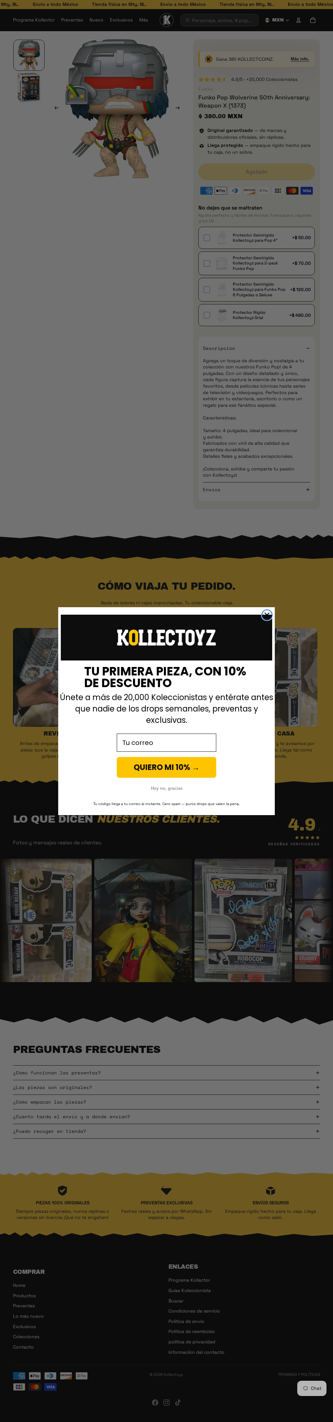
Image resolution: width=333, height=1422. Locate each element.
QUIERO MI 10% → (167, 767)
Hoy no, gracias (166, 788)
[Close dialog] (267, 615)
